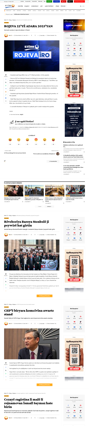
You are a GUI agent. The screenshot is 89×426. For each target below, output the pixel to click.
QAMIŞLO (34, 10)
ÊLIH (74, 10)
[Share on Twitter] (5, 82)
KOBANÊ (39, 10)
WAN (44, 10)
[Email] (5, 91)
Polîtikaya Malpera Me (30, 127)
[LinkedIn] (80, 54)
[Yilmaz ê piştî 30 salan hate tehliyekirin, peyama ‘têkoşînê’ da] (34, 190)
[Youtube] (74, 49)
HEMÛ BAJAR (8, 10)
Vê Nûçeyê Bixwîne (44, 296)
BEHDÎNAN (19, 10)
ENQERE (29, 10)
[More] (5, 101)
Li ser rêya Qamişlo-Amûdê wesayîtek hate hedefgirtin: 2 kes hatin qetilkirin (73, 167)
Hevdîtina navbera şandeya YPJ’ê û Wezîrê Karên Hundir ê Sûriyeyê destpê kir (32, 14)
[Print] (5, 98)
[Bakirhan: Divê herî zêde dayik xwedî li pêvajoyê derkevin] (13, 190)
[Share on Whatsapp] (5, 85)
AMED (14, 10)
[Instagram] (68, 49)
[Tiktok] (80, 49)
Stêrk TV (10, 35)
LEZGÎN (70, 10)
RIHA (66, 10)
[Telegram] (68, 54)
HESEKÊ (52, 10)
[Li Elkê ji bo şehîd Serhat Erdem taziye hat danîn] (75, 190)
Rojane (6, 22)
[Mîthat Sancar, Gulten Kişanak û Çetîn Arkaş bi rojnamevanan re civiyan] (54, 190)
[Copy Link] (5, 94)
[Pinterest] (80, 44)
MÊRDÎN (61, 10)
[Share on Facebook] (5, 79)
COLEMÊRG (78, 10)
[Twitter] (74, 44)
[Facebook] (68, 44)
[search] (80, 6)
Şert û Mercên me (52, 127)
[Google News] (74, 54)
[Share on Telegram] (5, 88)
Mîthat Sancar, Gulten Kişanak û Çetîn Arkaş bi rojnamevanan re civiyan (54, 199)
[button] (83, 14)
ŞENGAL (48, 10)
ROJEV (21, 114)
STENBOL (24, 10)
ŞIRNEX (57, 10)
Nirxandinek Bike (53, 161)
